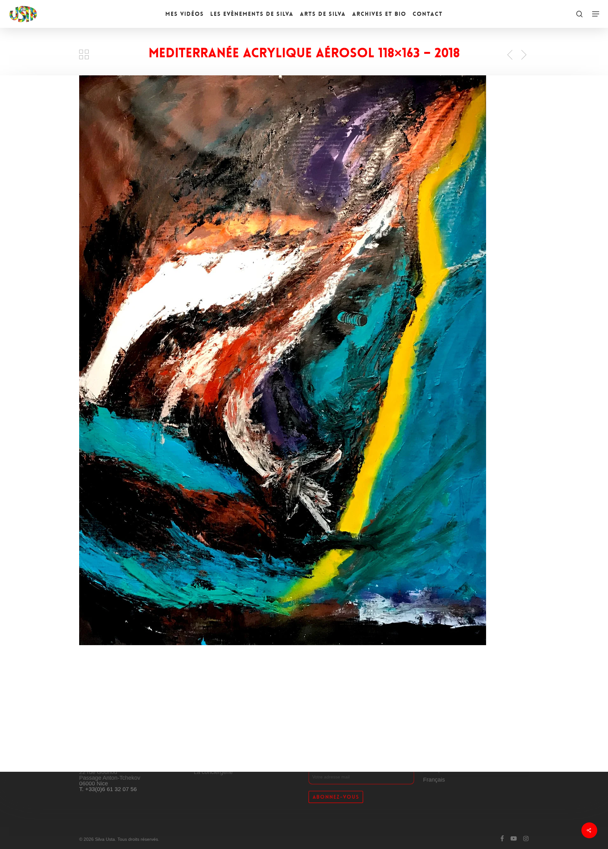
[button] (595, 14)
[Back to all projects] (84, 54)
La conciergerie (213, 772)
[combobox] (434, 780)
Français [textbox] (434, 780)
